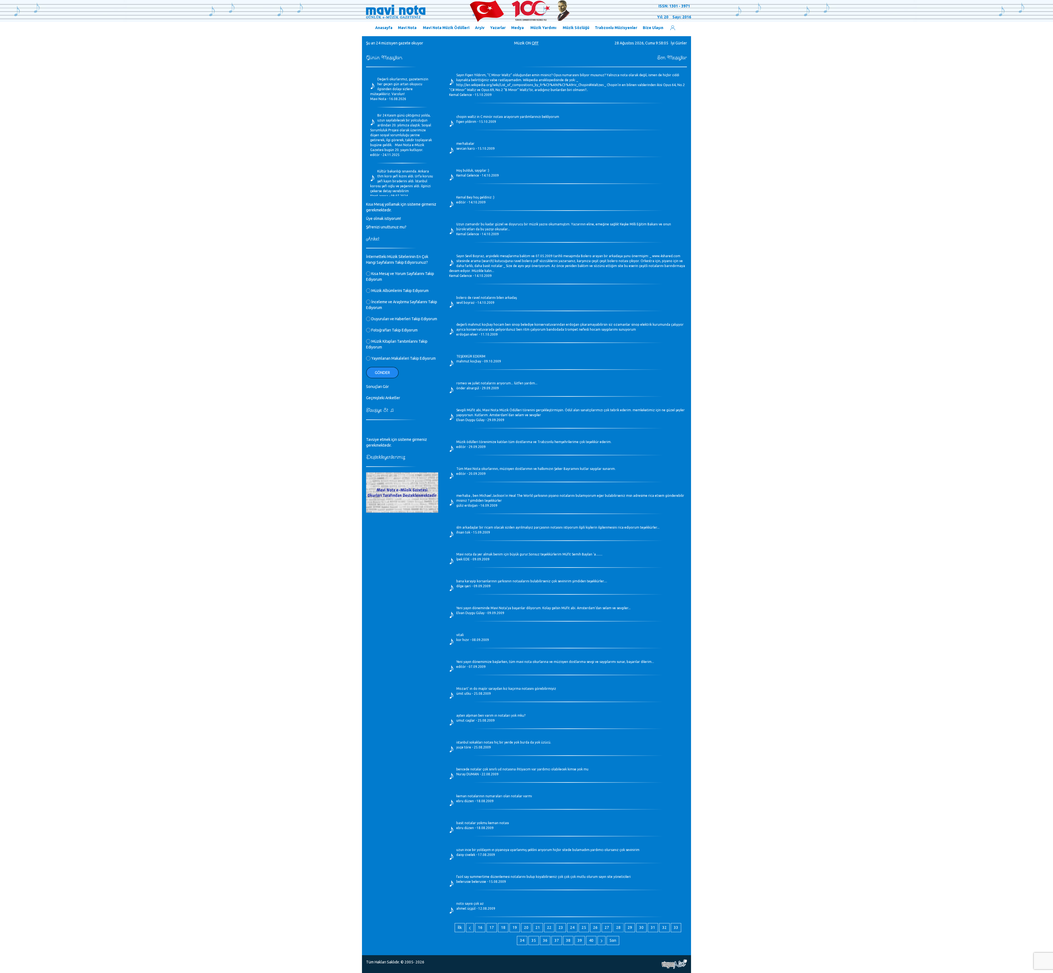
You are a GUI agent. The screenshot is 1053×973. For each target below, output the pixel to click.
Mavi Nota (407, 27)
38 (568, 940)
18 (503, 927)
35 (533, 940)
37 (556, 940)
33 (676, 927)
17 (491, 927)
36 (545, 940)
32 (664, 927)
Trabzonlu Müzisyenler (616, 27)
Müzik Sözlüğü (576, 27)
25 (584, 927)
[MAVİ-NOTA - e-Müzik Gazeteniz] (467, 11)
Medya (517, 27)
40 (591, 940)
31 (653, 927)
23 (561, 927)
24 (572, 927)
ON (528, 43)
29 (630, 927)
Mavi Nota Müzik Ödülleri (446, 27)
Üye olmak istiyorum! (383, 218)
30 (641, 927)
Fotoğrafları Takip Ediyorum (394, 330)
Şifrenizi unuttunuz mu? (386, 227)
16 (480, 927)
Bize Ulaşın (653, 27)
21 (538, 927)
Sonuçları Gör (377, 386)
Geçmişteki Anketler (383, 398)
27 (607, 927)
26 (595, 927)
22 (549, 927)
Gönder (382, 372)
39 (580, 940)
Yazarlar (498, 27)
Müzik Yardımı (543, 27)
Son (613, 940)
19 (515, 927)
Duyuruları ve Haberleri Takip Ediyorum (403, 319)
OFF (535, 43)
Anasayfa (383, 27)
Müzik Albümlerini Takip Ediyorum (399, 290)
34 (522, 940)
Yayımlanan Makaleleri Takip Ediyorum (403, 358)
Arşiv (480, 27)
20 (526, 927)
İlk (460, 927)
